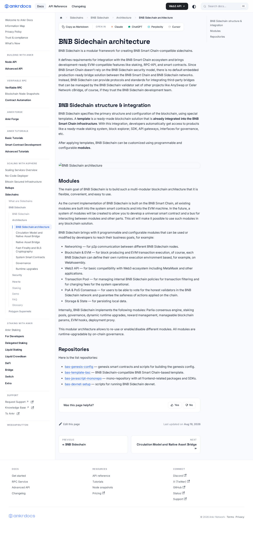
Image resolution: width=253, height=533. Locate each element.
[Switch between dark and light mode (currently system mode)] (194, 6)
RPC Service (20, 481)
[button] (27, 62)
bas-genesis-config (79, 367)
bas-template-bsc (78, 372)
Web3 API (175, 6)
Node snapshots (103, 487)
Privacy (240, 516)
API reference (101, 475)
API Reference (58, 6)
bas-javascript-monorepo (83, 378)
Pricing (97, 493)
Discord (178, 475)
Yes (177, 405)
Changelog (79, 6)
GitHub (177, 487)
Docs (40, 6)
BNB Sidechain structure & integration (226, 23)
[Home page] (61, 17)
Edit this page (71, 424)
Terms (230, 516)
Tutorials (98, 481)
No (191, 405)
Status (177, 493)
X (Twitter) (179, 481)
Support (178, 499)
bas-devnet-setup (78, 384)
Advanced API (21, 487)
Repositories (217, 36)
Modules (215, 30)
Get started (19, 475)
